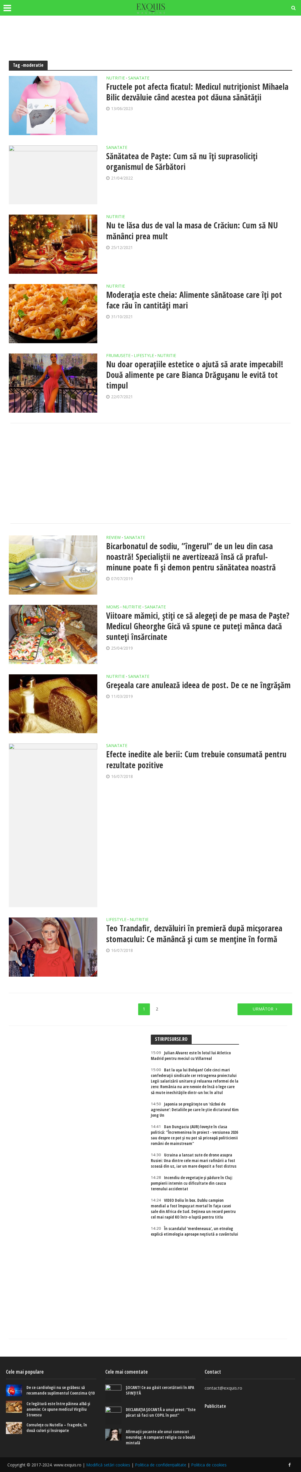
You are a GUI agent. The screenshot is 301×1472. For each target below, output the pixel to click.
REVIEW (113, 537)
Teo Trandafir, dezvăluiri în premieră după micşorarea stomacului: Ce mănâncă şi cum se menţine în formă (194, 933)
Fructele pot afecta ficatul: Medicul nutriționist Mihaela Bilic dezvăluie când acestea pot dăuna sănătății (197, 91)
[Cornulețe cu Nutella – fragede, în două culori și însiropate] (14, 1428)
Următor (263, 1009)
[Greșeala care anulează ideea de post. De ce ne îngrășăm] (53, 703)
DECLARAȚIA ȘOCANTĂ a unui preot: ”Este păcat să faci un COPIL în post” (160, 1412)
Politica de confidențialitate (160, 1465)
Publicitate (215, 1406)
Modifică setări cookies (108, 1465)
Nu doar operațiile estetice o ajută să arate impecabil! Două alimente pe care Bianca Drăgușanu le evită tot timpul (194, 375)
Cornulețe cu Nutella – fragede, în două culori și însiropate (56, 1427)
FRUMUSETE (118, 356)
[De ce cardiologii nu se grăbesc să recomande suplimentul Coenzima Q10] (14, 1391)
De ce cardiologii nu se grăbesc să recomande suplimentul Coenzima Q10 (60, 1390)
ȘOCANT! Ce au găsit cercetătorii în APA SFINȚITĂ (160, 1390)
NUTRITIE (115, 78)
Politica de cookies (209, 1465)
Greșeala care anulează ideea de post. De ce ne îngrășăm (198, 685)
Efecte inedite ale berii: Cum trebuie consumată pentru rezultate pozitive (196, 759)
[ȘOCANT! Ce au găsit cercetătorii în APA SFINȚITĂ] (113, 1393)
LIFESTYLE (144, 356)
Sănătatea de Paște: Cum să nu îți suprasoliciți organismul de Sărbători (181, 161)
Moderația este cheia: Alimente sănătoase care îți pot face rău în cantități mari (194, 300)
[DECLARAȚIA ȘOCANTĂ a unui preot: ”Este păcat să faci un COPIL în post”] (113, 1415)
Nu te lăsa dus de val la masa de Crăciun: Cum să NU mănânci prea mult (192, 230)
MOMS (112, 607)
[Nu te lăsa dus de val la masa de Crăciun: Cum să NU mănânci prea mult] (53, 244)
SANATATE (138, 78)
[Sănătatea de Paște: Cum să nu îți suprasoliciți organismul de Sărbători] (53, 175)
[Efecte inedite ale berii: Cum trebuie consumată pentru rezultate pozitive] (53, 825)
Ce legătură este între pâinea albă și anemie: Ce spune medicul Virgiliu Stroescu (58, 1409)
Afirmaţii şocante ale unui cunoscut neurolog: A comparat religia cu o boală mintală (160, 1437)
